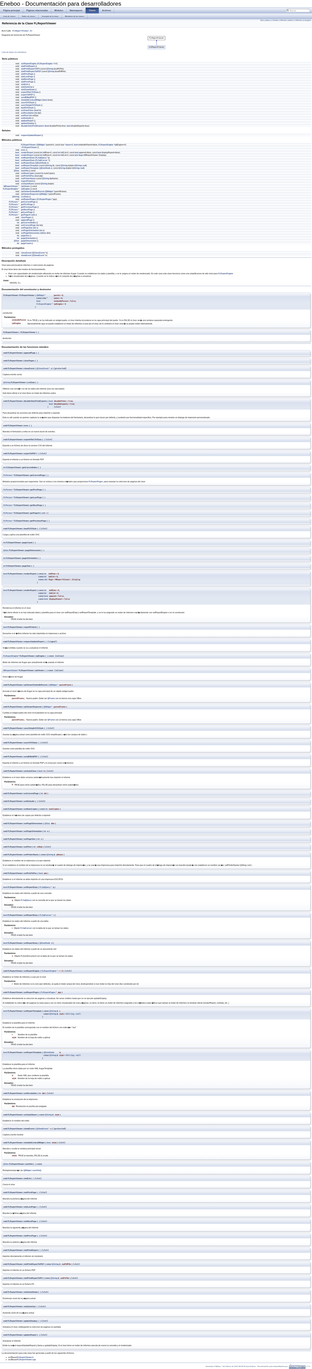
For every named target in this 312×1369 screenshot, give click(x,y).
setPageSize (26, 228)
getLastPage (27, 212)
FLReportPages (44, 199)
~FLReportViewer (29, 147)
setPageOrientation (30, 230)
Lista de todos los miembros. (14, 52)
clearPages (26, 217)
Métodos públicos (287, 20)
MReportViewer (11, 186)
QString (49, 69)
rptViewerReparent (30, 194)
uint (76, 155)
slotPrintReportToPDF (31, 71)
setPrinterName (28, 178)
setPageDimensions (30, 233)
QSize (16, 171)
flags (80, 155)
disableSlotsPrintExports (32, 126)
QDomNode (41, 163)
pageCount (26, 243)
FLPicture (13, 202)
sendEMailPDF (27, 97)
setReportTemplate (30, 165)
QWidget (41, 145)
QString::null (80, 165)
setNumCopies (28, 173)
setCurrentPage (28, 225)
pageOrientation (28, 238)
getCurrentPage (28, 202)
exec (23, 150)
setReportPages (28, 199)
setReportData (28, 158)
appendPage (26, 220)
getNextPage (27, 210)
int (36, 113)
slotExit (24, 84)
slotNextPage (27, 79)
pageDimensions (29, 241)
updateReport (27, 121)
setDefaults (26, 118)
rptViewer (25, 186)
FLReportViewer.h (22, 31)
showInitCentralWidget (31, 100)
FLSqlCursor (41, 160)
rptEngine (25, 189)
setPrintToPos (27, 176)
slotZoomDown (28, 89)
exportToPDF (27, 95)
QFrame (51, 698)
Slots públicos (265, 20)
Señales (276, 20)
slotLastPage (27, 76)
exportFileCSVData (30, 92)
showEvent (26, 255)
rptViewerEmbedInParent (32, 191)
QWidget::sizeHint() (32, 1170)
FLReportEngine (45, 63)
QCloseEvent (38, 253)
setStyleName (27, 184)
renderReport (27, 152)
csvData (25, 197)
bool (45, 100)
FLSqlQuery (41, 158)
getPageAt (26, 215)
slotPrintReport (28, 66)
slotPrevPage (27, 82)
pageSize (25, 235)
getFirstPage (27, 204)
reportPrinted (27, 181)
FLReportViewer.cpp (26, 1359)
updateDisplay (27, 123)
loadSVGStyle (27, 108)
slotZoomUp (26, 87)
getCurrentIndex (28, 222)
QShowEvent (38, 255)
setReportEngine (29, 63)
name (68, 145)
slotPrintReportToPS (30, 69)
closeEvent (26, 253)
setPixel (24, 115)
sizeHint (24, 171)
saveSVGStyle (27, 102)
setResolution (27, 113)
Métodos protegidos (303, 20)
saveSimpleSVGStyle (31, 105)
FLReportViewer (28, 145)
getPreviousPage (29, 207)
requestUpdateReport (31, 135)
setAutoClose (27, 110)
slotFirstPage (27, 74)
